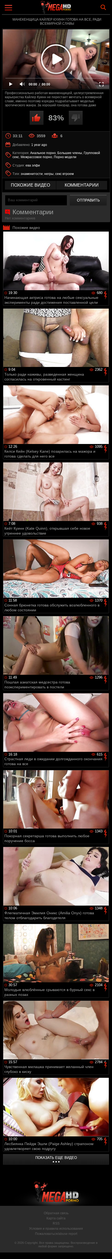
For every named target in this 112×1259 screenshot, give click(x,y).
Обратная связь (56, 1213)
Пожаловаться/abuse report (56, 1234)
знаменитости (32, 174)
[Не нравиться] (76, 118)
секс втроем (64, 174)
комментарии (82, 185)
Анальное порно (43, 153)
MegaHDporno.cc (71, 9)
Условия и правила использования (56, 1229)
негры (49, 174)
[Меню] (9, 8)
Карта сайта (56, 1218)
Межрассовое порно (36, 157)
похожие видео (30, 185)
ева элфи (33, 165)
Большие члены (69, 153)
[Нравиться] (36, 118)
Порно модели (65, 157)
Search (103, 7)
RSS (56, 1223)
